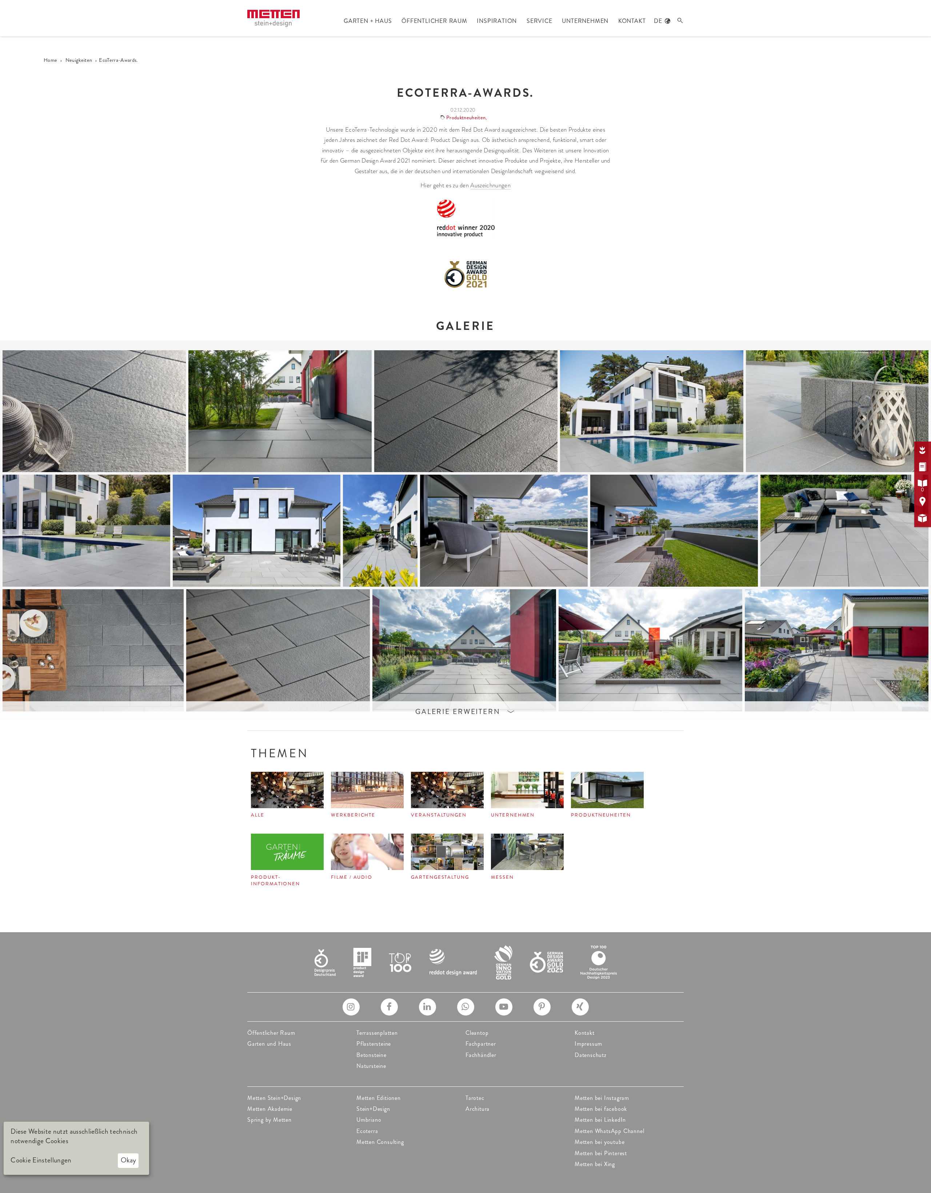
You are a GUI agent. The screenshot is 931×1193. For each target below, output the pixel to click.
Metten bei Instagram (602, 1098)
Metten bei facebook (601, 1109)
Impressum (588, 1044)
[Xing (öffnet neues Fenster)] (580, 1007)
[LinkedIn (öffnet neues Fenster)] (427, 1007)
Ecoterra (367, 1131)
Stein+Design (373, 1109)
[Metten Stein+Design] (273, 18)
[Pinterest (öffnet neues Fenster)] (542, 1007)
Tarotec (475, 1098)
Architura (478, 1109)
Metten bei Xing (595, 1164)
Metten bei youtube (599, 1142)
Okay (128, 1160)
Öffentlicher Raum (271, 1033)
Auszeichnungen (490, 185)
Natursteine (371, 1066)
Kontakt (585, 1033)
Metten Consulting (380, 1142)
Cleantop (477, 1033)
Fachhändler (481, 1055)
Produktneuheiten (466, 117)
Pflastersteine (373, 1044)
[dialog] (76, 1148)
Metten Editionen (378, 1098)
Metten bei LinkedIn (600, 1120)
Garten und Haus (269, 1044)
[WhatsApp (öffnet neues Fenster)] (465, 1007)
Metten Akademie (269, 1109)
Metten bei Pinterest (601, 1153)
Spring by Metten (269, 1120)
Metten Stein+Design (274, 1098)
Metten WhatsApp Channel (609, 1131)
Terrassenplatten (377, 1033)
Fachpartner (481, 1044)
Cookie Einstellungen (41, 1160)
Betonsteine (371, 1055)
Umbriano (368, 1120)
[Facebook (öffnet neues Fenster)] (389, 1007)
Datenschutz (591, 1055)
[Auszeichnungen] (466, 961)
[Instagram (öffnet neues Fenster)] (351, 1007)
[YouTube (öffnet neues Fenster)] (504, 1007)
